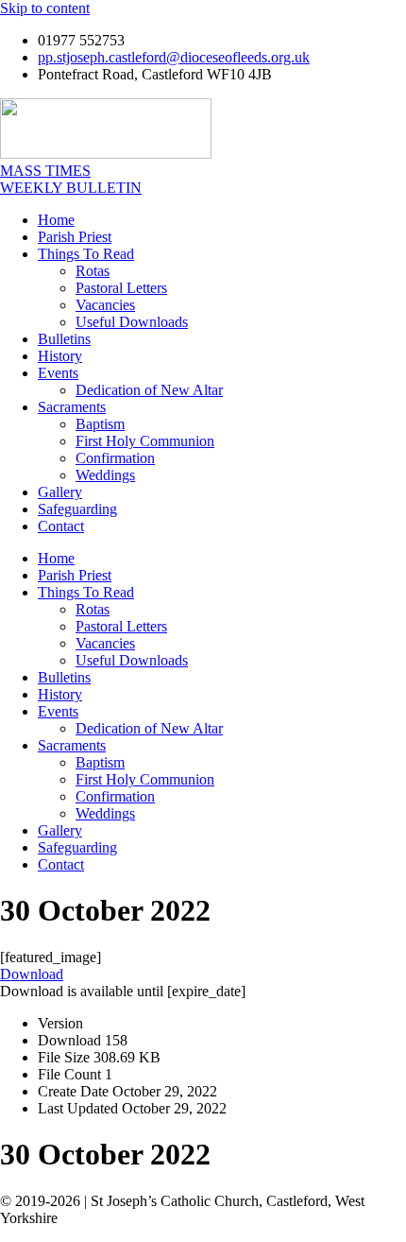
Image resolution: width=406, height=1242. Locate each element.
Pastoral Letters (121, 288)
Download (31, 974)
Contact (61, 526)
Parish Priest (74, 237)
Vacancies (105, 305)
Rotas (93, 271)
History (60, 356)
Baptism (100, 424)
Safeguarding (77, 509)
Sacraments (72, 407)
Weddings (105, 475)
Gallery (60, 492)
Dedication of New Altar (149, 390)
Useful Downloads (132, 322)
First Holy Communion (145, 441)
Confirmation (115, 458)
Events (58, 373)
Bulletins (64, 339)
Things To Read (86, 254)
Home (56, 220)
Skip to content (45, 8)
